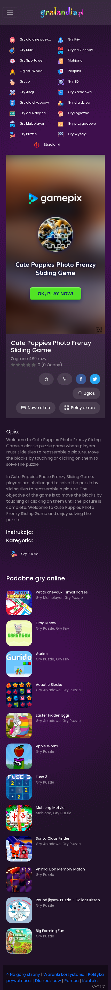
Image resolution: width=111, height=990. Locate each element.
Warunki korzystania (63, 974)
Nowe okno (39, 408)
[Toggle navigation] (10, 12)
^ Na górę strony (23, 974)
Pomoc (71, 981)
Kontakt (90, 981)
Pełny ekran (83, 408)
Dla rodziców (48, 981)
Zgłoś (89, 393)
